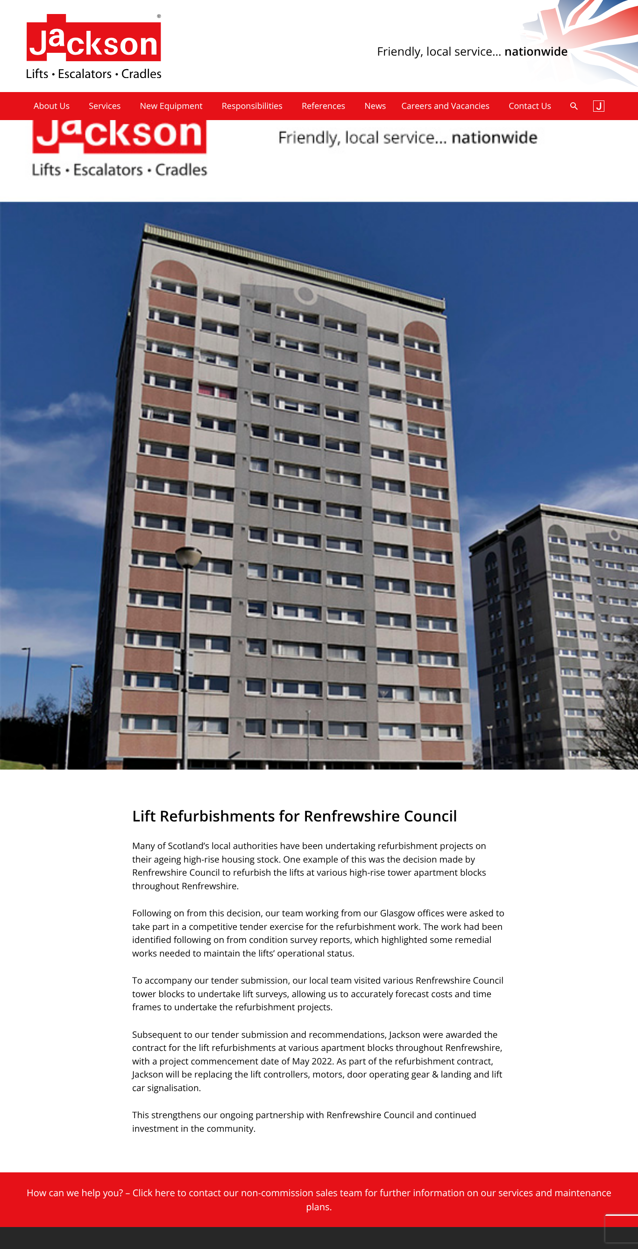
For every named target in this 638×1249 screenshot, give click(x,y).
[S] (574, 106)
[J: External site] (598, 106)
